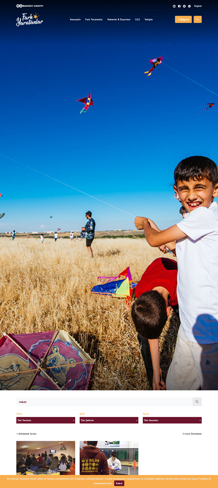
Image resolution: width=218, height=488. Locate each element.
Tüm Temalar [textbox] (24, 420)
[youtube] (174, 6)
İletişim (149, 19)
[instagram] (189, 6)
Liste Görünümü (193, 433)
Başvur (184, 19)
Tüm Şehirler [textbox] (87, 420)
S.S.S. (137, 19)
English (198, 5)
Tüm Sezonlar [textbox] (151, 420)
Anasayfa (75, 19)
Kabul (119, 483)
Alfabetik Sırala (27, 433)
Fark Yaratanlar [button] (94, 19)
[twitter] (184, 6)
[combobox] (45, 420)
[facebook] (179, 6)
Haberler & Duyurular (119, 19)
